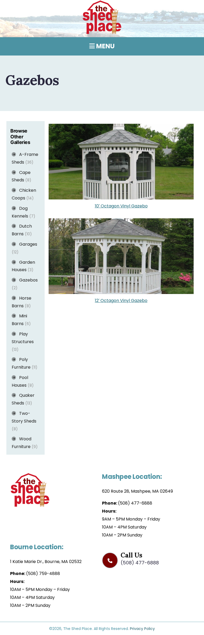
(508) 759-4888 (43, 573)
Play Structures (23, 341)
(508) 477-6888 (135, 503)
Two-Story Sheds (24, 421)
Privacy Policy (142, 628)
